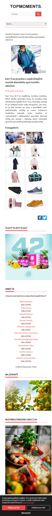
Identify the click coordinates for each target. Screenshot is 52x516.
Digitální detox (26, 314)
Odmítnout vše (38, 508)
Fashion (16, 34)
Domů (7, 34)
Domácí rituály (26, 320)
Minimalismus (26, 301)
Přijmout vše (13, 508)
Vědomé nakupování (26, 327)
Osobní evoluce (26, 352)
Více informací (28, 503)
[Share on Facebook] (40, 219)
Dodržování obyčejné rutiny (26, 339)
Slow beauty (26, 308)
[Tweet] (44, 219)
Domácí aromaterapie (26, 358)
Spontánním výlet (26, 345)
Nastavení (26, 513)
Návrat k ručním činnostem (26, 333)
